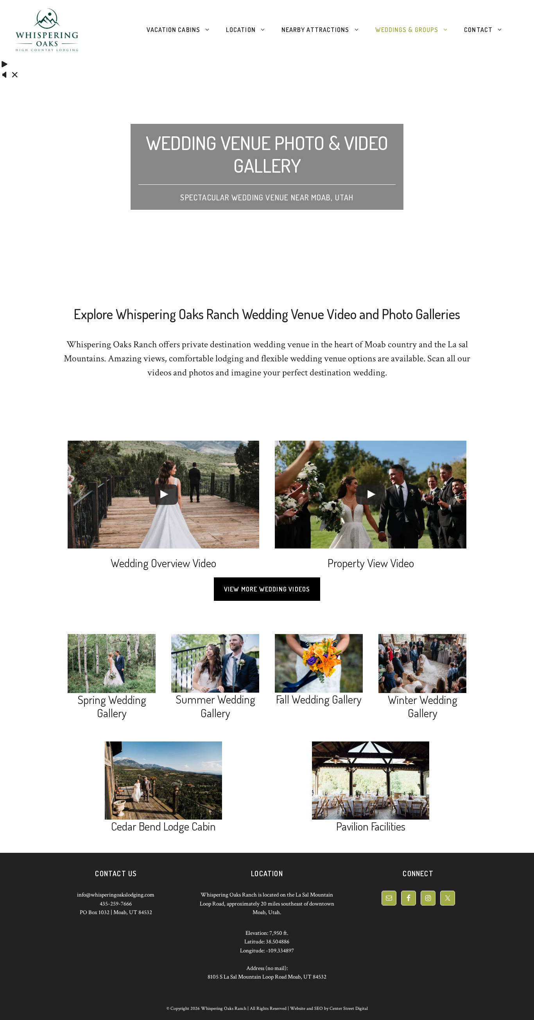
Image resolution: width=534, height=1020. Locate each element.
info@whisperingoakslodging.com (115, 895)
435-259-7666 (116, 903)
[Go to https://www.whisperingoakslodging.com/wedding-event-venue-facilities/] (370, 788)
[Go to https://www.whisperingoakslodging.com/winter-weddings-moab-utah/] (422, 678)
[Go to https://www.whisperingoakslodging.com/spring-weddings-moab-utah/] (112, 678)
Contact (478, 30)
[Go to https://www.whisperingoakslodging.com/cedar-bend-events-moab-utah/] (163, 788)
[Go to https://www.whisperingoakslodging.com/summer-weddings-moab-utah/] (215, 678)
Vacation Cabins (173, 30)
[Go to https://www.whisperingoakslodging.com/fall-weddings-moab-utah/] (319, 671)
